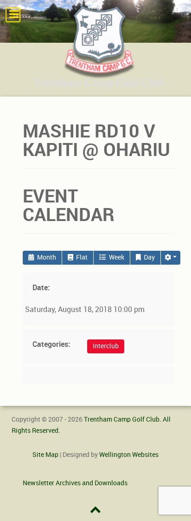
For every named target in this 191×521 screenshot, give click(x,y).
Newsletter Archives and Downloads (75, 483)
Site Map (45, 454)
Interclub (106, 346)
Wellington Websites (129, 454)
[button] (170, 258)
